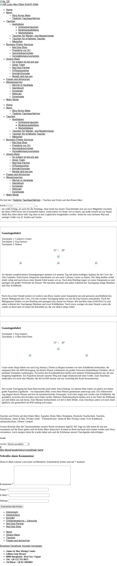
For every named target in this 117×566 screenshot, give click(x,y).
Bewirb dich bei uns (22, 76)
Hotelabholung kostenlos (25, 56)
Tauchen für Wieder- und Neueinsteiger (33, 35)
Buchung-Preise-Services (19, 44)
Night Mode (12, 99)
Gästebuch (18, 88)
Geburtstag (24, 450)
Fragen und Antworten (18, 79)
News (9, 12)
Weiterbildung (25, 32)
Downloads (18, 96)
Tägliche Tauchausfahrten (26, 18)
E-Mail (4, 495)
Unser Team (18, 64)
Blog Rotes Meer (21, 15)
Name (4, 489)
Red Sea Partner (21, 67)
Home (9, 9)
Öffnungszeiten (20, 70)
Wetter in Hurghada (22, 85)
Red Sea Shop (19, 47)
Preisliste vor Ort (21, 50)
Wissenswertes (14, 82)
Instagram (17, 90)
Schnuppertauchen (28, 27)
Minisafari (17, 41)
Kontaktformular (21, 73)
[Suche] (36, 206)
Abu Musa (5, 450)
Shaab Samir (36, 450)
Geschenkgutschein (22, 53)
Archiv (3, 444)
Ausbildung (18, 24)
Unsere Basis (13, 59)
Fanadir (14, 450)
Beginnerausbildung (28, 30)
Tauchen (10, 21)
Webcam (17, 93)
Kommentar (6, 484)
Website (4, 500)
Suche (3, 205)
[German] (5, 1)
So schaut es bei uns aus (25, 61)
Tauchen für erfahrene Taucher (28, 38)
